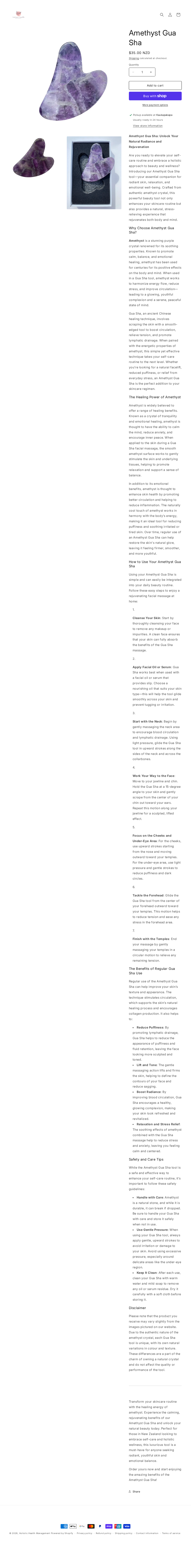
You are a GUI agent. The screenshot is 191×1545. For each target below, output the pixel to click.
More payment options (155, 104)
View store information (148, 125)
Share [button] (136, 1491)
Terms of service (171, 1533)
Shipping (134, 58)
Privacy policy (84, 1533)
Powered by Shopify (62, 1533)
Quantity (134, 64)
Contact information (147, 1533)
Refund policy (103, 1533)
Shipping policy (123, 1533)
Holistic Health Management (34, 1533)
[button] (162, 15)
